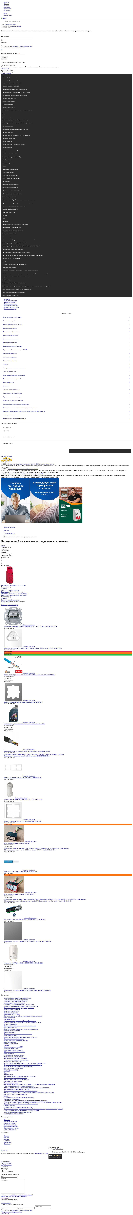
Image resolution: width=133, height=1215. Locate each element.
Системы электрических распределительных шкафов (20, 1091)
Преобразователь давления (10, 357)
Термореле (5, 364)
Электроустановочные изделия (13, 1113)
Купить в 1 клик (6, 590)
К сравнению (15, 590)
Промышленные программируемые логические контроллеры (23, 1065)
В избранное (5, 592)
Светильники (8, 1074)
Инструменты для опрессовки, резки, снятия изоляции (21, 1029)
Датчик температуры (8, 382)
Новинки (7, 299)
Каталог (6, 4)
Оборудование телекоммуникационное (16, 1060)
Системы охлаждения (11, 1083)
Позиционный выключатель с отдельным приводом (16, 404)
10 (129, 389)
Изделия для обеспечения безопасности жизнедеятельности (22, 1022)
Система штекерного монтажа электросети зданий (20, 1076)
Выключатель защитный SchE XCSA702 (13, 585)
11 (129, 350)
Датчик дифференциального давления (12, 324)
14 (129, 342)
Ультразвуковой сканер (9, 415)
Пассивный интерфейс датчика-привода (13, 400)
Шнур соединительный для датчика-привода (14, 418)
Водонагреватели (9, 1017)
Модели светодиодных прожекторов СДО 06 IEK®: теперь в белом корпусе (31, 464)
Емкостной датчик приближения (11, 389)
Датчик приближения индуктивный (12, 378)
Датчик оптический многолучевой (11, 331)
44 (129, 357)
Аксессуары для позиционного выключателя (14, 368)
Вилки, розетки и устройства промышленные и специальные (23, 1016)
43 (129, 368)
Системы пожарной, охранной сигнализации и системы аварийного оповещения (29, 1084)
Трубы (6, 1096)
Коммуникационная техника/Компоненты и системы (20, 1037)
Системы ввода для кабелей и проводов (16, 1079)
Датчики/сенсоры (9, 1019)
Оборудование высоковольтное (14, 1055)
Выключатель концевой (9, 321)
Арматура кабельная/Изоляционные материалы (19, 1004)
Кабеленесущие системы (12, 1030)
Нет (7, 430)
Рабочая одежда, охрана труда (13, 1068)
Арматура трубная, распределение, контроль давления (21, 1006)
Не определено (9, 1053)
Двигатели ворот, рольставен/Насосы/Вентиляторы (20, 1021)
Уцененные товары (10, 309)
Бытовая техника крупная (12, 1009)
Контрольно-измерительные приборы (16, 1040)
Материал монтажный (11, 1048)
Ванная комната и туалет (12, 1014)
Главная (6, 2)
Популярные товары (10, 304)
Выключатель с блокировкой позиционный (14, 375)
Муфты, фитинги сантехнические (14, 1052)
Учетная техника (9, 1105)
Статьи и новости (6, 456)
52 (129, 378)
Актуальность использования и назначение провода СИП (25, 474)
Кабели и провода (9, 1032)
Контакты (7, 10)
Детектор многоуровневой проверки (12, 346)
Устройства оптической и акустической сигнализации (21, 1104)
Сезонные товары (9, 302)
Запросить (4, 588)
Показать (33, 451)
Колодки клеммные (10, 1035)
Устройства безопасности (12, 1099)
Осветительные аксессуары (12, 1061)
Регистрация (8, 15)
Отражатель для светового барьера (12, 397)
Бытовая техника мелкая (11, 1011)
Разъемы (7, 1071)
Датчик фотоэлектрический (10, 342)
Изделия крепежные (10, 1024)
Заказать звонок (16, 26)
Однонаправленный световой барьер (12, 393)
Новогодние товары (10, 300)
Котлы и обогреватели (11, 1043)
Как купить (7, 8)
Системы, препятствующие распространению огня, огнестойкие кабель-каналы (29, 1092)
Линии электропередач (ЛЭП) (13, 1047)
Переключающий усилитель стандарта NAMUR (15, 350)
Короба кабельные (10, 1042)
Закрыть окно (5, 68)
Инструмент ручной (10, 1027)
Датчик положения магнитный (10, 335)
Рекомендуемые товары (11, 307)
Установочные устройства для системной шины (19, 1097)
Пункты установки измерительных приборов (18, 1066)
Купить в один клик (21, 1196)
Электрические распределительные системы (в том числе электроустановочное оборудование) (33, 1109)
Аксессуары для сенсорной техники (12, 317)
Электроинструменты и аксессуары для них (17, 1112)
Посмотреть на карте (41, 1153)
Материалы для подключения (13, 1050)
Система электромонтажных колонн (15, 1078)
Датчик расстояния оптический (11, 339)
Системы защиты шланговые (13, 1081)
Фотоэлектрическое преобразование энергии (18, 1107)
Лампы (6, 1045)
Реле (5, 1073)
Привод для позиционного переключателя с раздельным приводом (20, 407)
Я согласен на (18, 46)
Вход (5, 13)
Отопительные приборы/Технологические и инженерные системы (25, 1063)
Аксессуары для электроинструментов (16, 999)
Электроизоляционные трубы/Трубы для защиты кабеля (21, 1110)
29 (129, 382)
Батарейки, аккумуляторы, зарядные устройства (19, 1008)
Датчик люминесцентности (10, 328)
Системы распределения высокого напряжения (18, 1086)
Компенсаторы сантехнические (14, 1039)
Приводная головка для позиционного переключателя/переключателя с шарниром (24, 411)
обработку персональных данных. (21, 46)
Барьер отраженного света (9, 371)
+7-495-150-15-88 (6, 1163)
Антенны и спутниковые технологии (15, 1001)
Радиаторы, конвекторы (11, 1070)
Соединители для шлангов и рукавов (15, 1094)
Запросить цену (17, 1212)
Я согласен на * (18, 1195)
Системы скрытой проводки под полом (16, 1089)
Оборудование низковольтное (13, 1056)
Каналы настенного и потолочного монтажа (18, 1034)
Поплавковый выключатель (10, 353)
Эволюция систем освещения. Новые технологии (23, 469)
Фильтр (3, 545)
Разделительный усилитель (10, 360)
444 (129, 321)
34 (129, 360)
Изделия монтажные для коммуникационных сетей (20, 1026)
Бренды (6, 5)
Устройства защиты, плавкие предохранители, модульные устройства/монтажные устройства (33, 1102)
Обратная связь (5, 1161)
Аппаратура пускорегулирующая (14, 1003)
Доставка (7, 7)
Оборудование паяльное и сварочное (15, 1058)
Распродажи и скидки (11, 305)
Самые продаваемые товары (9, 605)
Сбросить (100, 451)
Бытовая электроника (11, 1013)
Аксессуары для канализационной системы (17, 998)
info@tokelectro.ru (10, 24)
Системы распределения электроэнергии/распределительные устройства (26, 1087)
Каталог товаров (6, 73)
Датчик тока (6, 386)
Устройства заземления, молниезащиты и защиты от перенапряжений (25, 1100)
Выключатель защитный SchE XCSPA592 (14, 595)
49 (129, 411)
